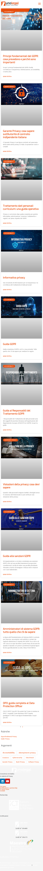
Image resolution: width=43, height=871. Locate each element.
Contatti (2, 791)
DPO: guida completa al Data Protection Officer (18, 704)
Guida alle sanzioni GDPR (16, 556)
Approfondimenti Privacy (9, 736)
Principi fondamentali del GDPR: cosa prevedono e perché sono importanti (20, 59)
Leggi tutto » (7, 76)
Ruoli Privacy (20, 762)
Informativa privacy (14, 277)
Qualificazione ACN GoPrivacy (9, 857)
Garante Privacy (7, 762)
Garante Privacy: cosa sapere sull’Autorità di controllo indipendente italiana (18, 134)
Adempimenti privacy (27, 753)
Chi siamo (3, 786)
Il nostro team (4, 789)
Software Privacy (33, 762)
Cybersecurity (17, 758)
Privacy (23, 865)
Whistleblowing (15, 865)
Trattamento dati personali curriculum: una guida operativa (21, 207)
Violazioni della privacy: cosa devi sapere (21, 486)
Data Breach (30, 758)
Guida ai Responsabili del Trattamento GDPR (16, 412)
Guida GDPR (9, 344)
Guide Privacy (5, 739)
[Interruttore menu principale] (39, 3)
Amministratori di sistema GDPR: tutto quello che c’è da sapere (21, 630)
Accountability (9, 753)
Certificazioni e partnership (8, 788)
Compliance (5, 757)
